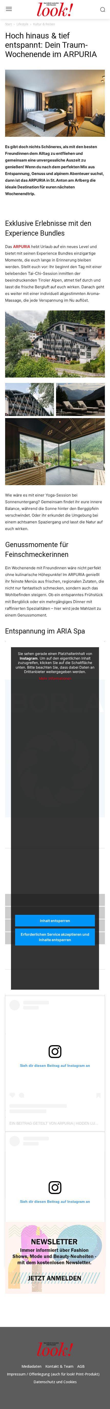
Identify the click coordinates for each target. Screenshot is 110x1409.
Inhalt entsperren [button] (55, 920)
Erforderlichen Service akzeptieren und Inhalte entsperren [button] (55, 937)
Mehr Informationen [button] (55, 678)
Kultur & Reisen (44, 24)
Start (8, 24)
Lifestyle (22, 24)
